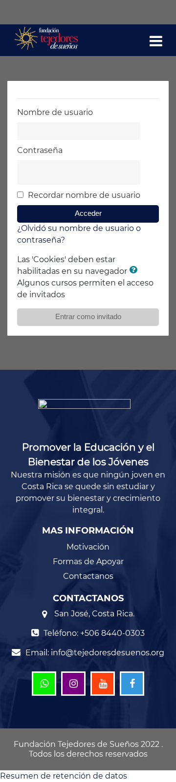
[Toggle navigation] (156, 43)
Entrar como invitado (88, 317)
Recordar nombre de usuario (84, 195)
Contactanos (88, 576)
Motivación (88, 547)
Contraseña (40, 150)
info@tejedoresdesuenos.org (107, 652)
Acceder (88, 213)
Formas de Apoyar (88, 561)
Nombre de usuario (55, 112)
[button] (135, 271)
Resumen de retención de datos (63, 776)
